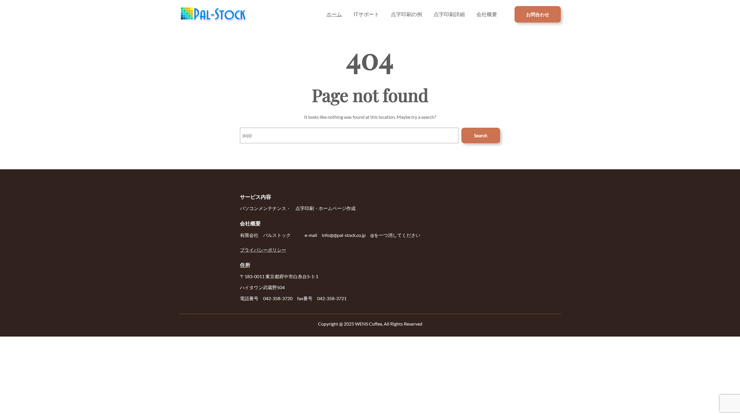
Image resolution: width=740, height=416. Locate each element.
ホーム (334, 14)
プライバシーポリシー (263, 249)
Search (480, 135)
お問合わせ (537, 14)
